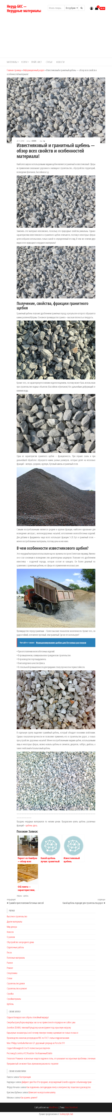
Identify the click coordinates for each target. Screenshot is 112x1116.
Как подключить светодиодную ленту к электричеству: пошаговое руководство (59, 1087)
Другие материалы (14, 921)
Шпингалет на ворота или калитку (41, 1092)
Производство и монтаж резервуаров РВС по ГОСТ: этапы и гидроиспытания (38, 1037)
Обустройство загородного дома (20, 942)
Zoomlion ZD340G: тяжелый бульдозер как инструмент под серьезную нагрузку (39, 1027)
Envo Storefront (71, 1107)
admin (34, 141)
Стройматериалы (14, 998)
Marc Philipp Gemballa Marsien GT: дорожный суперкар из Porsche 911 (36, 1043)
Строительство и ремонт (17, 988)
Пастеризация (25, 1077)
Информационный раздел (33, 70)
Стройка (10, 993)
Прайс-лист (36, 62)
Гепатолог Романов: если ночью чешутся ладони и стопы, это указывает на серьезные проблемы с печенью (51, 1058)
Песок (9, 952)
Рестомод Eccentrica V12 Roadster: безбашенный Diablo (29, 1053)
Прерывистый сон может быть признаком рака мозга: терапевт (32, 1063)
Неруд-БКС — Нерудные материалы (24, 8)
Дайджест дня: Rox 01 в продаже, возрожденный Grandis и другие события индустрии (56, 1082)
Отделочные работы (15, 947)
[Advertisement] (56, 37)
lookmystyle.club (66, 1114)
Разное (10, 962)
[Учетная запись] (91, 8)
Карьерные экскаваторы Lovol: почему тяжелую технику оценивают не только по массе (42, 1032)
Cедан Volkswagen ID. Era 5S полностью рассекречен (28, 1048)
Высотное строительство (17, 916)
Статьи (49, 62)
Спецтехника (12, 973)
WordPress (53, 1107)
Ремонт (10, 967)
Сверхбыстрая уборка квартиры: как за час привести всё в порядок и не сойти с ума (41, 1022)
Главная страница (14, 70)
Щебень (25, 895)
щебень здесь (31, 825)
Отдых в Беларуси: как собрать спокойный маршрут (28, 1017)
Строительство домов (16, 983)
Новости (60, 62)
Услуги (24, 62)
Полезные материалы (16, 957)
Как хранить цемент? (29, 1097)
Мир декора (12, 926)
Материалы (12, 62)
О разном (11, 937)
